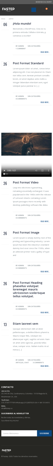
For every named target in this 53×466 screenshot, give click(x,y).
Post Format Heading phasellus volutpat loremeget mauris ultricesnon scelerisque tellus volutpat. (29, 289)
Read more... (45, 52)
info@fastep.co (6, 408)
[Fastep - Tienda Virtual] (8, 10)
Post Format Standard (28, 63)
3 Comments (38, 362)
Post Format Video (25, 182)
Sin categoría (34, 46)
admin (21, 46)
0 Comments (21, 99)
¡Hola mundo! (22, 23)
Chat (26, 362)
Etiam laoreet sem (25, 323)
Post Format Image (26, 232)
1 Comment (21, 48)
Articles (19, 362)
